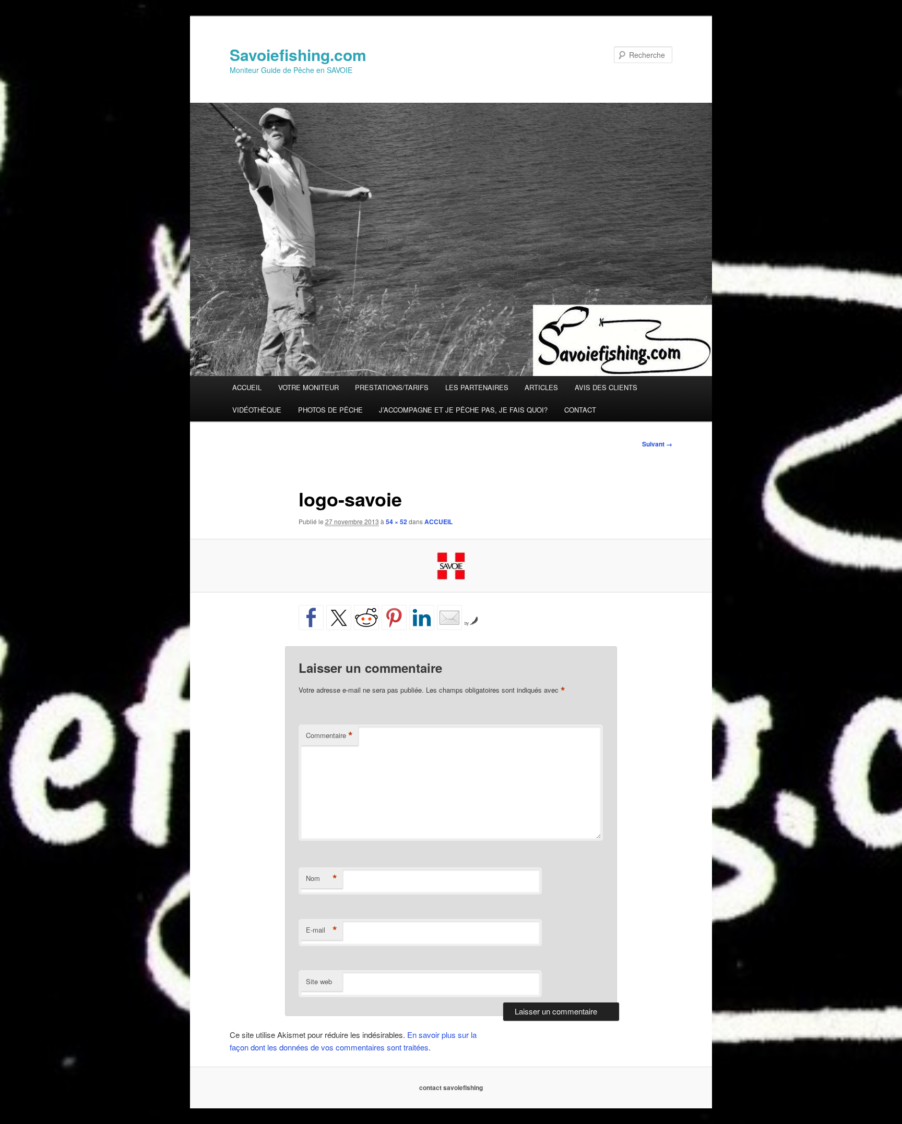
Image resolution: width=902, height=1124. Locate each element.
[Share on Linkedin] (421, 617)
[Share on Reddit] (366, 617)
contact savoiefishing (451, 1087)
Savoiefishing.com (298, 54)
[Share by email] (449, 617)
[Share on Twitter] (338, 617)
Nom (321, 878)
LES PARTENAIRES (476, 387)
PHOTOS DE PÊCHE (330, 410)
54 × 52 (396, 521)
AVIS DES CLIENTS (606, 387)
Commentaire (329, 735)
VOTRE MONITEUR (308, 387)
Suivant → (657, 444)
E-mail (321, 930)
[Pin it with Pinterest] (394, 617)
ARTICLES (541, 387)
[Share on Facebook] (311, 617)
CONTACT (580, 410)
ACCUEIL (247, 387)
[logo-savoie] (451, 565)
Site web (319, 981)
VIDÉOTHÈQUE (256, 410)
